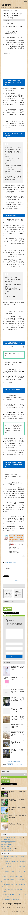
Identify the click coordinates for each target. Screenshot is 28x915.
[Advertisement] (14, 63)
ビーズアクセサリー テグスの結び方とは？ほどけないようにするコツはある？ (17, 718)
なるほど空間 (6, 5)
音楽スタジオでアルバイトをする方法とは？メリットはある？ (17, 726)
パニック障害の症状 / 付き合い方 (8, 841)
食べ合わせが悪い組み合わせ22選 (10, 899)
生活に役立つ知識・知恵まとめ (8, 848)
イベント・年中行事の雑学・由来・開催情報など (11, 837)
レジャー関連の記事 (5, 842)
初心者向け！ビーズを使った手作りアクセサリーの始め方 (17, 734)
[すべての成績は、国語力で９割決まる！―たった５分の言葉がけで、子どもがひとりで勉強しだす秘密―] (6, 537)
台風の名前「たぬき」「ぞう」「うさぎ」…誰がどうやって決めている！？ (17, 699)
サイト (7, 651)
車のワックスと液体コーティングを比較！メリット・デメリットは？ (17, 710)
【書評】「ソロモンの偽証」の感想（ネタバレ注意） (17, 751)
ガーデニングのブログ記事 (7, 839)
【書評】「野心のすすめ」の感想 (14, 764)
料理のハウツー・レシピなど (7, 846)
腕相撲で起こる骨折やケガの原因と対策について (14, 876)
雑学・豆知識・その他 (10, 562)
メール (7, 646)
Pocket (17, 580)
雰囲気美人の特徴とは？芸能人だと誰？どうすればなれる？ (17, 668)
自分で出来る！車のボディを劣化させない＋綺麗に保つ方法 (17, 691)
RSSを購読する (8, 615)
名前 (7, 641)
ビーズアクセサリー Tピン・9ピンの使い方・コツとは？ (18, 742)
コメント (8, 627)
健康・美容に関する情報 (6, 844)
